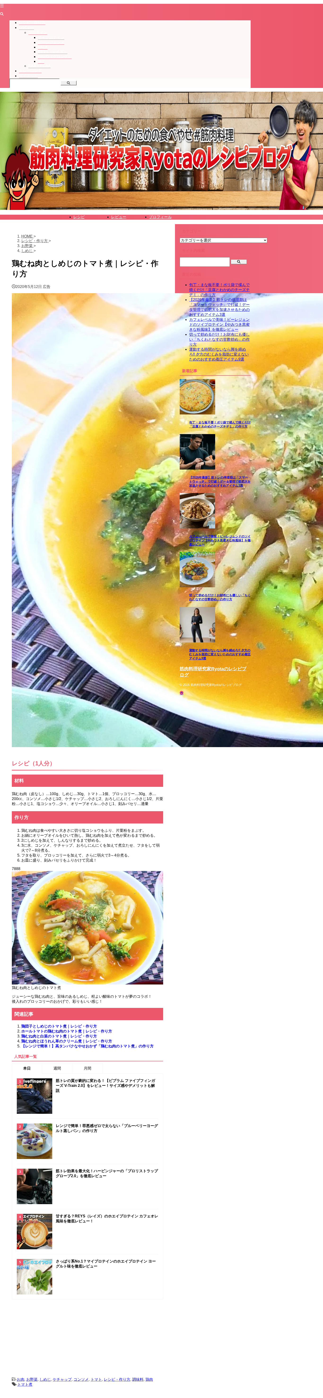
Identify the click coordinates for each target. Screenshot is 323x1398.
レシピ (79, 217)
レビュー (118, 217)
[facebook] (80, 1369)
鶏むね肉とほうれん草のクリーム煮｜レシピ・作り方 (66, 1041)
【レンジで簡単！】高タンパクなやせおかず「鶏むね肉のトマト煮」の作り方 (87, 1046)
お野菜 (32, 1379)
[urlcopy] (116, 1369)
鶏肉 (149, 1379)
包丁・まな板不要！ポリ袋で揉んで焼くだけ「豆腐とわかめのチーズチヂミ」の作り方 (219, 290)
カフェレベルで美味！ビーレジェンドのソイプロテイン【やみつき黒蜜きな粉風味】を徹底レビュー (219, 324)
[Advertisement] (87, 1332)
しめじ (45, 1379)
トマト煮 (24, 1384)
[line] (92, 1369)
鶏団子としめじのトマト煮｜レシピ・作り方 (59, 1026)
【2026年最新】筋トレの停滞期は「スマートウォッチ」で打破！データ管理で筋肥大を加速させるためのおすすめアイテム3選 (220, 481)
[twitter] (68, 1369)
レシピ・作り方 (117, 1379)
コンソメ (81, 1379)
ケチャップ (62, 1379)
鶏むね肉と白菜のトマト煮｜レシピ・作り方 (59, 1036)
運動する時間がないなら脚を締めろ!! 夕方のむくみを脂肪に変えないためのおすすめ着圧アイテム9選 (219, 354)
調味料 (138, 1379)
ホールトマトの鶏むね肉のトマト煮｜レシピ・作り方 (66, 1031)
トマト (96, 1379)
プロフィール (160, 217)
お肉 (20, 1379)
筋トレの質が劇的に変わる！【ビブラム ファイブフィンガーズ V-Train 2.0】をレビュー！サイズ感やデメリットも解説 (105, 1086)
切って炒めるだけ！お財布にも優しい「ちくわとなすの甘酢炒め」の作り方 (219, 339)
